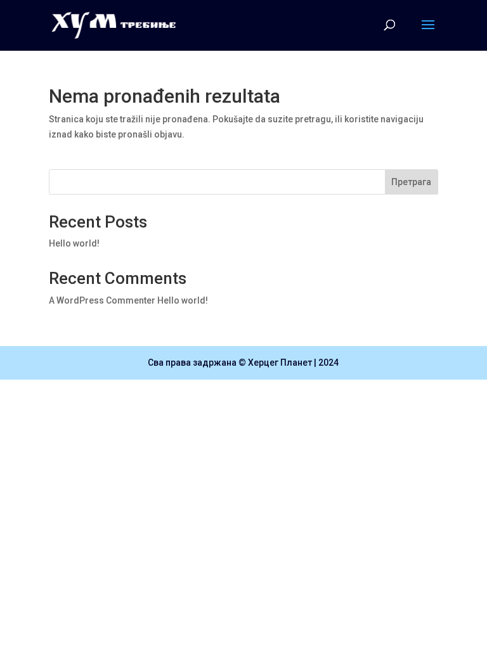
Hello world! (74, 243)
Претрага (411, 182)
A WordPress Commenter (102, 300)
